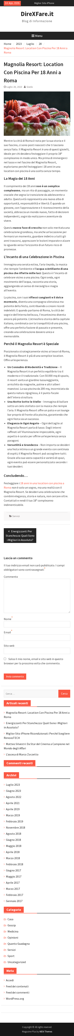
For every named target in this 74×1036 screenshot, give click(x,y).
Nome (7, 619)
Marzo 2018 (13, 858)
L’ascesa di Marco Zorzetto (22, 754)
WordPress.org (15, 998)
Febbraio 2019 (14, 821)
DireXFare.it (37, 14)
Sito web (9, 645)
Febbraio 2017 (14, 895)
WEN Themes (46, 1031)
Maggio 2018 (13, 846)
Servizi (16, 516)
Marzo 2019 (13, 815)
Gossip (12, 925)
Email (7, 632)
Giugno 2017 (13, 870)
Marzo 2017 (13, 888)
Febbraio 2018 (14, 864)
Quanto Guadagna (19, 943)
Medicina (13, 931)
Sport (11, 956)
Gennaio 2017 (14, 901)
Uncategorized (17, 962)
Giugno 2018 (13, 840)
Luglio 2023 (13, 784)
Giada (30, 86)
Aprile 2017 (13, 882)
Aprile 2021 (13, 803)
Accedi (10, 980)
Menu (38, 36)
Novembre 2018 (15, 827)
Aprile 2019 (13, 809)
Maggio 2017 (13, 876)
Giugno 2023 (13, 791)
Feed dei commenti (17, 992)
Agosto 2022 (13, 797)
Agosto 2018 (13, 833)
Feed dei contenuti (17, 986)
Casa (10, 919)
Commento (11, 576)
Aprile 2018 (13, 852)
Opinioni (13, 937)
